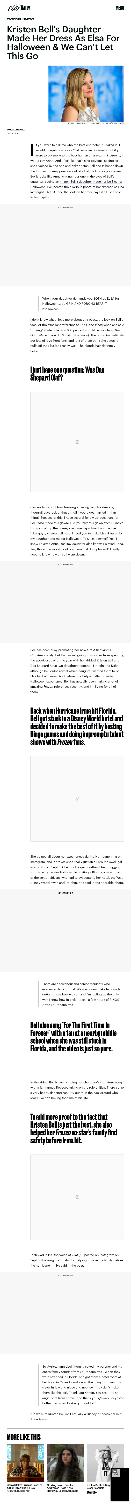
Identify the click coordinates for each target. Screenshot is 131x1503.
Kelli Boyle (17, 130)
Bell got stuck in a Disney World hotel (72, 718)
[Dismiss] (125, 1471)
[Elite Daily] (19, 7)
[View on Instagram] (77, 442)
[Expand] (114, 1471)
